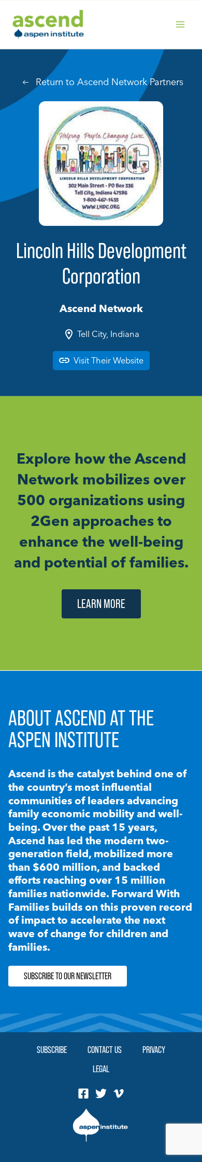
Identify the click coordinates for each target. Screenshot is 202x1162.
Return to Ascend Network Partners (109, 82)
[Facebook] (83, 1093)
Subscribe (52, 1049)
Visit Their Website (108, 360)
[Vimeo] (118, 1093)
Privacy (153, 1049)
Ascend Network (101, 308)
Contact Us (105, 1049)
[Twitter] (101, 1093)
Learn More (101, 604)
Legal (101, 1068)
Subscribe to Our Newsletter (67, 976)
